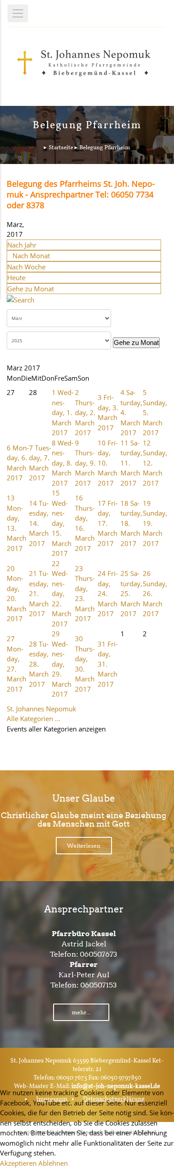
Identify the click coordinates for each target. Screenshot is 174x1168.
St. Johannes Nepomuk (41, 708)
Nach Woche (26, 266)
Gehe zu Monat (30, 288)
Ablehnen (53, 1163)
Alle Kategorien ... (33, 718)
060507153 (98, 985)
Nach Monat (31, 255)
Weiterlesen (83, 845)
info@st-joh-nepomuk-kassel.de (115, 1086)
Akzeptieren (18, 1163)
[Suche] (20, 298)
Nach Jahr (22, 244)
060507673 (98, 954)
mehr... (81, 1012)
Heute (16, 277)
